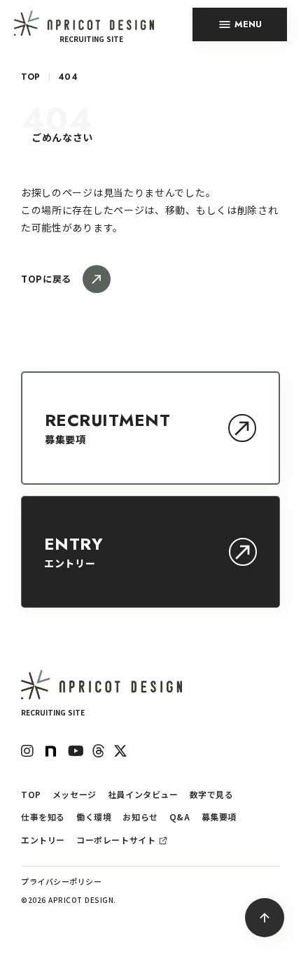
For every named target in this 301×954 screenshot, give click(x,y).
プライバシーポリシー (61, 881)
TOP (31, 77)
